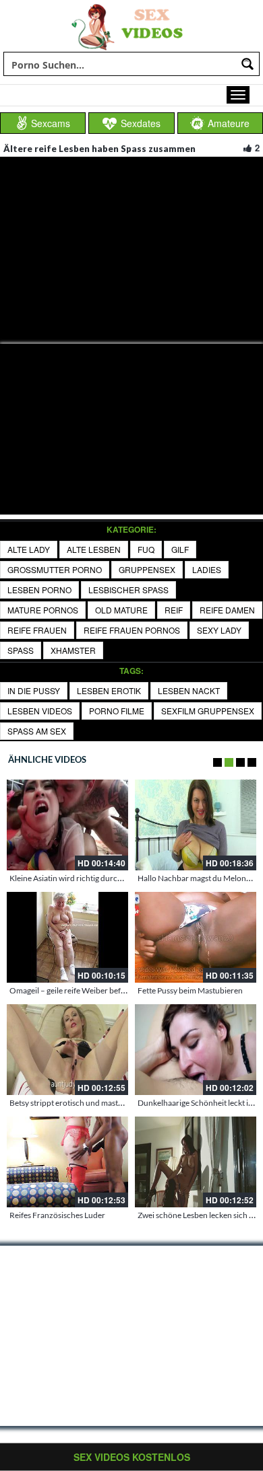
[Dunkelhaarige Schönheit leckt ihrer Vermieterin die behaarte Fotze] (195, 1049)
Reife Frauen (37, 630)
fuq (146, 549)
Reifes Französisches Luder (57, 1215)
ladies (206, 569)
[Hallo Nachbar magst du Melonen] (195, 825)
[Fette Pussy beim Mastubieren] (195, 937)
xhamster (73, 650)
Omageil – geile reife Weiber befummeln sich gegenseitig (107, 990)
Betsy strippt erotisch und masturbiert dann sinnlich (100, 1103)
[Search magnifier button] (247, 63)
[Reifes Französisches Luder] (67, 1162)
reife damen (227, 609)
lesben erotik (109, 690)
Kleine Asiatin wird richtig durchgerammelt (84, 878)
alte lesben (94, 549)
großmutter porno (54, 569)
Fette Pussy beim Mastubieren (190, 990)
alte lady (28, 549)
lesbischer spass (128, 589)
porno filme (116, 710)
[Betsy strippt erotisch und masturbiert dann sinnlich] (67, 1049)
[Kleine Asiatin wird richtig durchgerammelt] (67, 825)
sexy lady (219, 630)
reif (174, 609)
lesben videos (39, 710)
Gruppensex (147, 569)
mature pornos (42, 609)
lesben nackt (189, 690)
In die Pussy (33, 690)
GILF (180, 549)
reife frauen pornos (132, 630)
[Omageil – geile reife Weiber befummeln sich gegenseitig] (67, 937)
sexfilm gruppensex (207, 710)
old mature (121, 609)
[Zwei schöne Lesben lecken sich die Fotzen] (195, 1162)
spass (20, 650)
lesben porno (39, 589)
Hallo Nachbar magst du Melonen (196, 878)
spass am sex (36, 731)
